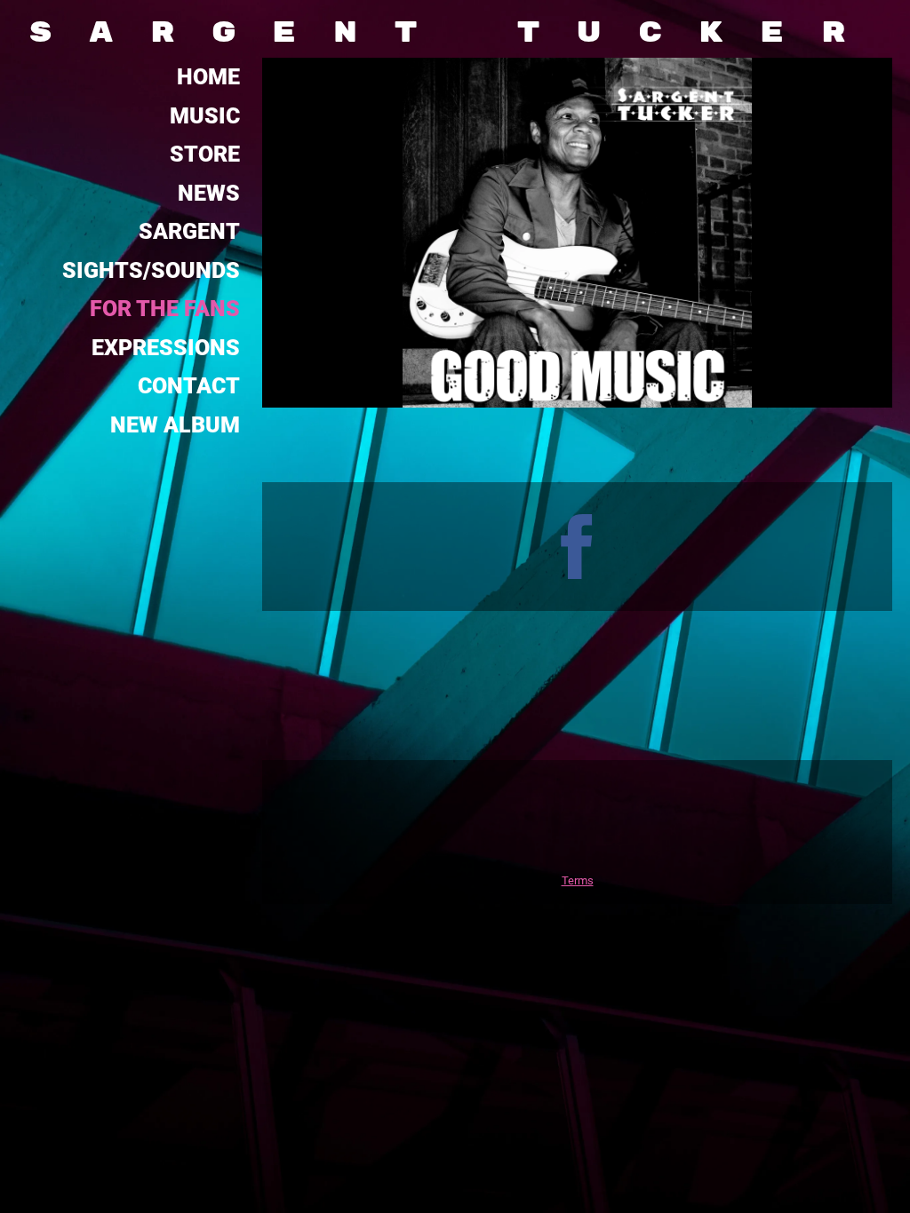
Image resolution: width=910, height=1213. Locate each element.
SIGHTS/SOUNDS (151, 270)
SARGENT (189, 231)
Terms (578, 880)
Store (205, 154)
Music (205, 116)
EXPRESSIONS (166, 348)
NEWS (209, 193)
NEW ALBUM (175, 425)
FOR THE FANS (165, 308)
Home (208, 77)
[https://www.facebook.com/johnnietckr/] (577, 546)
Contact (189, 386)
